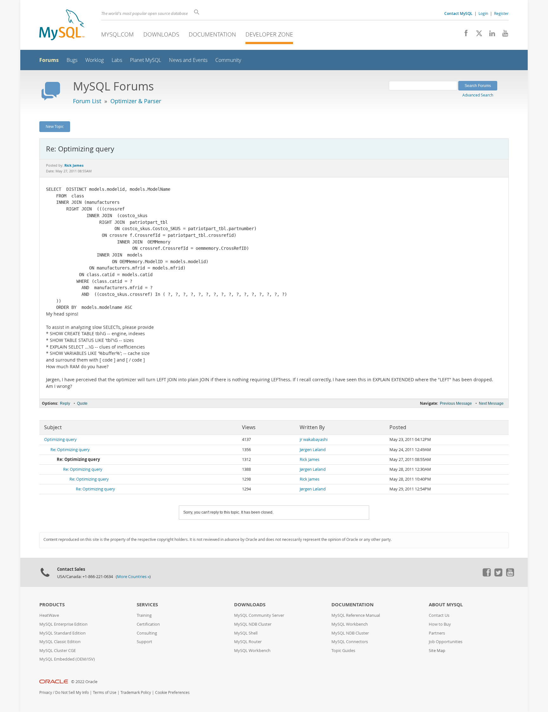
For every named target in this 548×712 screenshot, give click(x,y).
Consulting (147, 633)
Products (52, 604)
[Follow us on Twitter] (498, 575)
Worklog (94, 60)
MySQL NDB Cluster (252, 624)
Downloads (161, 34)
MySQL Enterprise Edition (63, 624)
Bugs (72, 60)
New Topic (55, 126)
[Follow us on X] (477, 34)
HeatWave (49, 615)
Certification (148, 624)
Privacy (45, 692)
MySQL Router (248, 641)
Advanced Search (477, 94)
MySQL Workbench (252, 650)
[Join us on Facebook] (464, 34)
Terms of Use (104, 692)
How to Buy (440, 624)
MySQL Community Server (259, 615)
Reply (65, 403)
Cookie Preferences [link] (172, 692)
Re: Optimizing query (70, 449)
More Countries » (133, 576)
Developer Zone (269, 34)
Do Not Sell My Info (72, 692)
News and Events (188, 60)
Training (144, 615)
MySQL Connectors (349, 641)
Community (228, 60)
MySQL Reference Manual (355, 615)
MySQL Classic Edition (60, 641)
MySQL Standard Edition (62, 633)
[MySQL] (62, 25)
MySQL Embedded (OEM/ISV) (67, 659)
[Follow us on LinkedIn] (490, 34)
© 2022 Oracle (84, 681)
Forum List (87, 101)
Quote (82, 403)
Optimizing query (60, 439)
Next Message (491, 403)
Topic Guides (343, 650)
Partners (437, 633)
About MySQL (446, 604)
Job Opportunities (445, 641)
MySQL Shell (246, 633)
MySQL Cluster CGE (57, 650)
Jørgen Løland (313, 449)
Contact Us (439, 615)
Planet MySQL (145, 60)
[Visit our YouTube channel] (503, 34)
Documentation (212, 34)
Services (147, 604)
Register (501, 13)
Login (483, 13)
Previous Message (456, 403)
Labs (117, 60)
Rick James (309, 459)
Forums (49, 60)
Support (144, 641)
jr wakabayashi (314, 439)
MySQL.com (117, 34)
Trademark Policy (136, 692)
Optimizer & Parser (135, 101)
